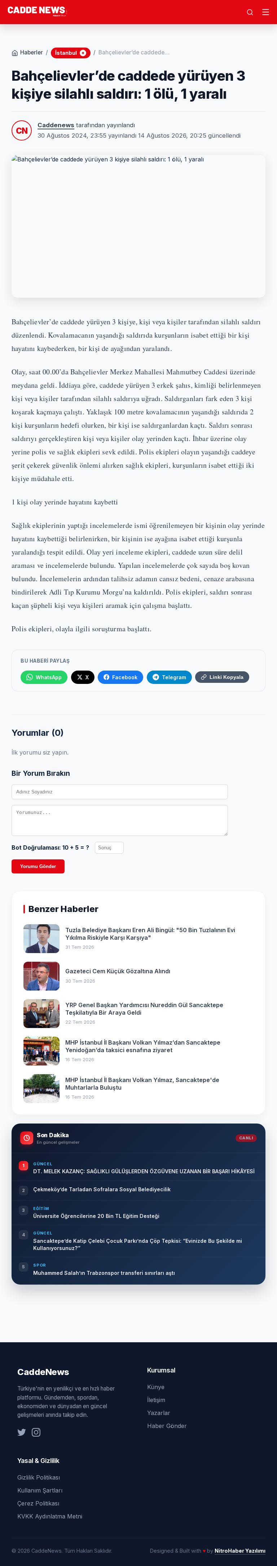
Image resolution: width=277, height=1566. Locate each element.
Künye (155, 1387)
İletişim (156, 1399)
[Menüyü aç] (265, 12)
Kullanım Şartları (39, 1490)
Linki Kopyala (226, 677)
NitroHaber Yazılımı (240, 1551)
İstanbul (69, 53)
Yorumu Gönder (38, 866)
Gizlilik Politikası (38, 1477)
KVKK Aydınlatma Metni (49, 1516)
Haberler (31, 52)
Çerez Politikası (38, 1503)
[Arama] (250, 12)
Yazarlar (158, 1412)
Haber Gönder (167, 1425)
